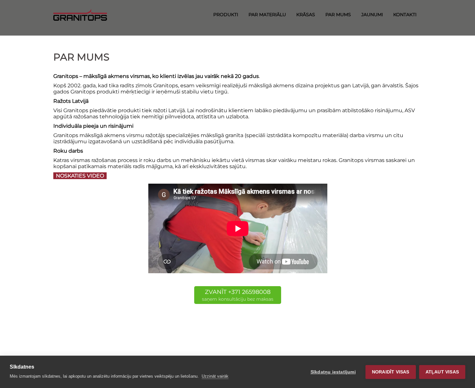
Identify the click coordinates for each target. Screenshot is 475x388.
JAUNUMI (372, 14)
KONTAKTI (405, 14)
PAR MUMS (338, 14)
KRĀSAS (305, 14)
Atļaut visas (442, 372)
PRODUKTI (225, 14)
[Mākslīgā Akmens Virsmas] (80, 14)
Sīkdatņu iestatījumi (333, 372)
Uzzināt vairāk (215, 376)
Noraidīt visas (390, 372)
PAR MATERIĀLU (267, 14)
